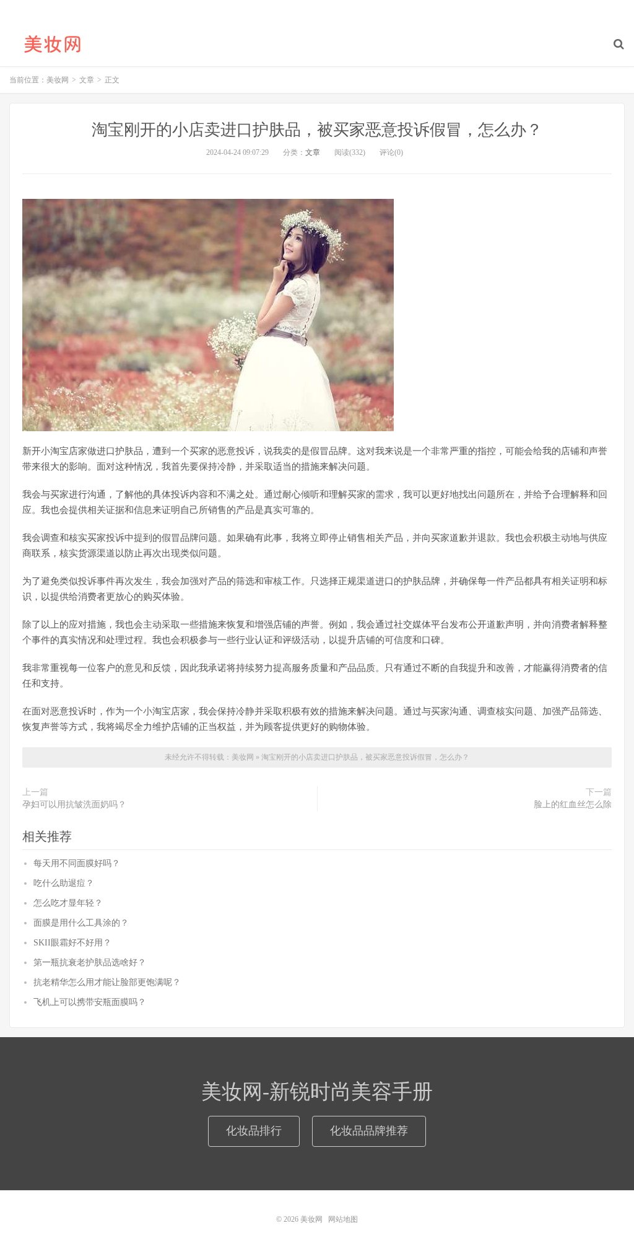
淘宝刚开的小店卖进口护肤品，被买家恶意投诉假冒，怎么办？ (317, 130)
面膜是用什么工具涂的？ (81, 922)
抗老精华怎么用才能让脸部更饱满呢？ (107, 982)
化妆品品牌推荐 (369, 1131)
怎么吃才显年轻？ (68, 903)
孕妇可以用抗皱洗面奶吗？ (74, 804)
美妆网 (52, 44)
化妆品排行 (254, 1131)
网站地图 (343, 1219)
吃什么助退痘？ (63, 883)
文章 (312, 152)
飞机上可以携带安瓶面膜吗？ (89, 1002)
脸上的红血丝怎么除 (573, 804)
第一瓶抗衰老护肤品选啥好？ (89, 962)
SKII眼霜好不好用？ (72, 942)
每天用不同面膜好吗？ (76, 863)
